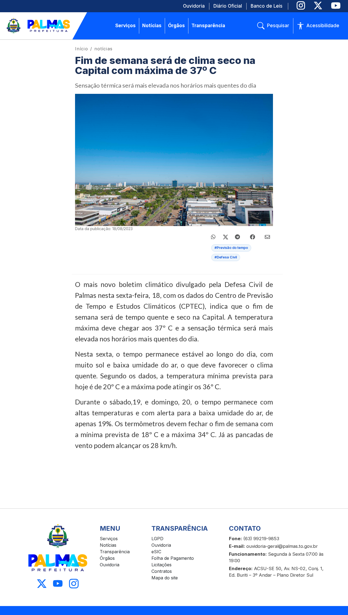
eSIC (156, 551)
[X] (318, 5)
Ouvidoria (109, 564)
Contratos (161, 571)
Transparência (115, 551)
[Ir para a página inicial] (39, 26)
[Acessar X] (42, 584)
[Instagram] (301, 5)
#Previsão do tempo (231, 248)
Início (81, 48)
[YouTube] (335, 5)
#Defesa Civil (226, 257)
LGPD (157, 538)
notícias (103, 48)
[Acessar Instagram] (74, 584)
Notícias (108, 545)
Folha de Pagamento (172, 558)
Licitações (161, 564)
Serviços (109, 538)
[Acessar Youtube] (58, 584)
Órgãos (107, 558)
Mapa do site (164, 577)
